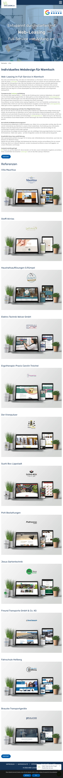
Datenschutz (23, 764)
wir (21, 95)
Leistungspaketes (54, 97)
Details (27, 775)
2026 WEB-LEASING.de (32, 768)
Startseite (4, 63)
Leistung (14, 93)
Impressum (10, 764)
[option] (31, 33)
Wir (2, 150)
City (10, 63)
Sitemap (34, 764)
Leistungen (14, 81)
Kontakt (6, 156)
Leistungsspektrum (36, 115)
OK (36, 775)
